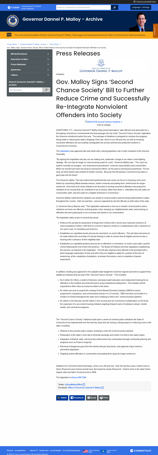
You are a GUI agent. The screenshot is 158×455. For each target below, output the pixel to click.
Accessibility (20, 450)
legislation (65, 151)
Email (93, 398)
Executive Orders (19, 59)
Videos (14, 75)
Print (105, 398)
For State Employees (71, 450)
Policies (10, 450)
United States (94, 451)
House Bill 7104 (79, 377)
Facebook (78, 398)
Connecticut (112, 451)
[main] (79, 228)
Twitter (63, 398)
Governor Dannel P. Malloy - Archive (33, 44)
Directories (44, 450)
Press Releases (18, 64)
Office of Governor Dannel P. (84, 388)
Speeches (16, 69)
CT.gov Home (12, 44)
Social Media (55, 450)
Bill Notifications (19, 54)
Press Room (54, 44)
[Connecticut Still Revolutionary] (140, 450)
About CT (34, 450)
